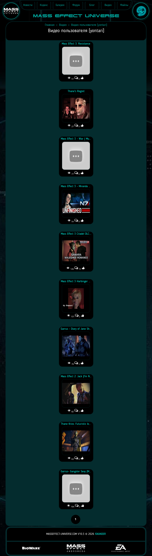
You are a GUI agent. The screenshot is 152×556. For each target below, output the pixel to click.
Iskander (100, 534)
